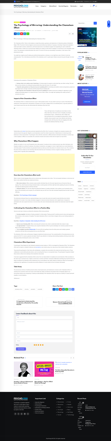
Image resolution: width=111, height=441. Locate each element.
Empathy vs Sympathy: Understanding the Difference (32, 221)
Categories (43, 6)
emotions (92, 185)
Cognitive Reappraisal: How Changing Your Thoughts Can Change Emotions (37, 1)
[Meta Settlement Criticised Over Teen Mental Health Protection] (80, 407)
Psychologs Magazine (20, 30)
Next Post (68, 300)
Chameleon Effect (18, 289)
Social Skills (40, 289)
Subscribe (87, 101)
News (86, 405)
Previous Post (21, 299)
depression (85, 185)
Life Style (87, 55)
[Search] (90, 6)
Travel (87, 65)
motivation (80, 194)
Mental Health (81, 191)
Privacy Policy (38, 409)
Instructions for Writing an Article (42, 407)
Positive (92, 74)
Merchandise (73, 6)
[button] (71, 358)
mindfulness (88, 191)
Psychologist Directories (40, 405)
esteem (24, 131)
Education (16, 379)
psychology (87, 194)
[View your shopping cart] (93, 6)
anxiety (79, 185)
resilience (80, 200)
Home (37, 6)
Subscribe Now (87, 172)
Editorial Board (52, 6)
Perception (33, 289)
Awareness (88, 420)
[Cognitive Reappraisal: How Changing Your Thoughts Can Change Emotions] (80, 423)
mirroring (26, 289)
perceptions (38, 247)
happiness (86, 188)
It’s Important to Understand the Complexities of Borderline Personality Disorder (27, 303)
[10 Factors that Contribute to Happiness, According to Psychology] (80, 77)
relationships (88, 197)
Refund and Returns (39, 411)
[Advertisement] (44, 70)
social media (87, 200)
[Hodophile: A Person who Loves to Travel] (80, 67)
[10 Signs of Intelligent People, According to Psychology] (80, 58)
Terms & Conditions (39, 413)
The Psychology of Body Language (28, 195)
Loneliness (92, 188)
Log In (81, 6)
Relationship (32, 229)
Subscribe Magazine (63, 6)
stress (92, 200)
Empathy (80, 188)
